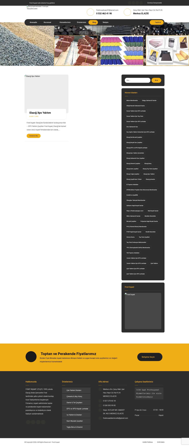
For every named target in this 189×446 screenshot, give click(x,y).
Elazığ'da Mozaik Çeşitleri (134, 137)
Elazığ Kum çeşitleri (132, 169)
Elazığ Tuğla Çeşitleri (133, 174)
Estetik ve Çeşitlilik (132, 195)
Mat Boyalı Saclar (153, 211)
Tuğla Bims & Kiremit (74, 427)
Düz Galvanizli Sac (132, 127)
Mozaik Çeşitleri (131, 221)
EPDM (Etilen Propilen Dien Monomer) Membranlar (142, 190)
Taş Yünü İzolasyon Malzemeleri (136, 242)
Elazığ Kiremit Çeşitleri (133, 163)
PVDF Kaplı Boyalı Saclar (134, 232)
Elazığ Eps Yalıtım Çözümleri (135, 153)
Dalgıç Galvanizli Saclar (149, 100)
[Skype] (141, 3)
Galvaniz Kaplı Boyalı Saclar (135, 205)
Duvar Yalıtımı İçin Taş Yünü (135, 116)
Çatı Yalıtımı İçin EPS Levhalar (136, 268)
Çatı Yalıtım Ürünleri (74, 390)
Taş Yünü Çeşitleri (144, 237)
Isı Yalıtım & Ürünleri (74, 415)
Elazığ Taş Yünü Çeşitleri (150, 169)
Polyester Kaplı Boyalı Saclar (149, 221)
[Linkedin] (38, 422)
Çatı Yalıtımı (154, 263)
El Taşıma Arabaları (132, 184)
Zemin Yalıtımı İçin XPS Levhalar (136, 263)
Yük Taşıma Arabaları (133, 253)
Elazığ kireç (147, 163)
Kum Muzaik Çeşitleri (75, 421)
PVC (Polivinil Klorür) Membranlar (137, 226)
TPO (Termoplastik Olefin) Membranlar (138, 247)
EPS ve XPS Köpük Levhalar (77, 409)
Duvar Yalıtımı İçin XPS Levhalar (136, 121)
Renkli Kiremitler (151, 232)
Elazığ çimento (150, 179)
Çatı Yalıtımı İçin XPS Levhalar (136, 274)
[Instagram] (137, 3)
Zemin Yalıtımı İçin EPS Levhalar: (136, 258)
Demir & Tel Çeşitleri (74, 403)
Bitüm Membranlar (132, 100)
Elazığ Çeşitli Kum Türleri (134, 179)
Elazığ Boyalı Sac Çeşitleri (134, 142)
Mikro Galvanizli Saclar (133, 216)
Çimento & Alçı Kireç (74, 396)
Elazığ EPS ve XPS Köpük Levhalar (137, 148)
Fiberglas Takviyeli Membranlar (136, 200)
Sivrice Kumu (131, 237)
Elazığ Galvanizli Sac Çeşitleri (135, 158)
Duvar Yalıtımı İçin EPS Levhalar (136, 111)
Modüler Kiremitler (150, 216)
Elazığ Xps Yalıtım (149, 174)
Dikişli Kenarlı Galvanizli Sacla (136, 106)
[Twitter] (133, 3)
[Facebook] (129, 3)
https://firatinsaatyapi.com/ (135, 211)
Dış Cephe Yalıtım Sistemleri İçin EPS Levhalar (141, 132)
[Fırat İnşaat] (143, 311)
